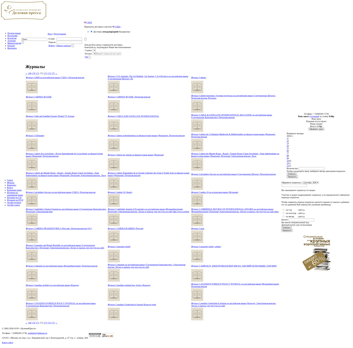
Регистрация (60, 34)
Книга (10, 187)
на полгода (291, 213)
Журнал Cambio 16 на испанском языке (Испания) (214, 192)
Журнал (10, 182)
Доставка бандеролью (111, 32)
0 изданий (314, 116)
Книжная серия (14, 190)
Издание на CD (14, 197)
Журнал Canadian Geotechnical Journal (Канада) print (132, 304)
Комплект (11, 185)
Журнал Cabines (198, 77)
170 (33, 73)
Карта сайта (7, 342)
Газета (10, 180)
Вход (50, 34)
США (89, 22)
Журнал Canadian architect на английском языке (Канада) (52, 285)
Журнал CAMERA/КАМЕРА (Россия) (125, 228)
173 (45, 73)
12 (288, 166)
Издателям (12, 36)
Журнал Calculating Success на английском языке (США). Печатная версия (60, 192)
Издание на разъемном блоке (15, 193)
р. (304, 210)
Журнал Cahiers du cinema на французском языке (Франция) (136, 155)
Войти (52, 45)
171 (37, 73)
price (301, 210)
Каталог (11, 45)
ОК (86, 57)
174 (49, 73)
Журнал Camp (197, 228)
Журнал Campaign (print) (119, 246)
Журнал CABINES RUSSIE (39, 97)
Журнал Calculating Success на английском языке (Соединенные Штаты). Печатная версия (233, 174)
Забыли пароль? (63, 45)
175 (53, 73)
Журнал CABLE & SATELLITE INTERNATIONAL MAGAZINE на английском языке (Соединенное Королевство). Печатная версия (231, 116)
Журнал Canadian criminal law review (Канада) (129, 285)
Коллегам (11, 38)
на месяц (290, 216)
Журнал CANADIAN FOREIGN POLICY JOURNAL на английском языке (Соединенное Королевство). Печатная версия (61, 304)
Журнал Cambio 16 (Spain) (120, 192)
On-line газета (13, 205)
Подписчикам (14, 33)
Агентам (11, 40)
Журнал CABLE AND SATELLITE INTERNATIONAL (133, 116)
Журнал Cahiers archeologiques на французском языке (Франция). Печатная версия (146, 135)
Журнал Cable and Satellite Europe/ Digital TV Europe (50, 116)
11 (288, 163)
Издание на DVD (15, 200)
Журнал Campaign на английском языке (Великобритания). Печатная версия (61, 266)
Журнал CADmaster (35, 135)
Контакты (12, 48)
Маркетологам (14, 43)
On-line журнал (14, 202)
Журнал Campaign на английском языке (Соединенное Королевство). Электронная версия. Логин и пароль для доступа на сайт (146, 265)
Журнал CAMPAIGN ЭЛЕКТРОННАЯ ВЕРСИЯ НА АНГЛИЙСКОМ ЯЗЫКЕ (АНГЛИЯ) (234, 266)
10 (288, 161)
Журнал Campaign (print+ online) (206, 246)
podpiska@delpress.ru (37, 333)
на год (289, 210)
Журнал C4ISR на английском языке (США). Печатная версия (55, 77)
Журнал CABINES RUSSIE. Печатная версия (129, 97)
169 (29, 73)
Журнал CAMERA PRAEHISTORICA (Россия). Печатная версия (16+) (59, 228)
